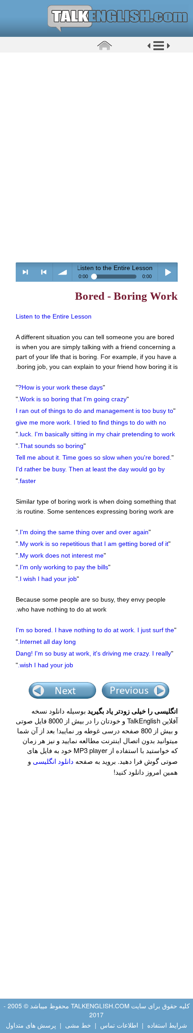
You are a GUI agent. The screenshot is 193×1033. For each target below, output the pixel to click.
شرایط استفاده (167, 1024)
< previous (44, 272)
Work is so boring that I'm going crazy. (72, 399)
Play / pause (167, 272)
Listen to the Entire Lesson (54, 316)
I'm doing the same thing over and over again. (83, 532)
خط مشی (78, 1024)
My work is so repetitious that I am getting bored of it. (93, 543)
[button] (159, 48)
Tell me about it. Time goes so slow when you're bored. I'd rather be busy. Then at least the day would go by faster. (93, 469)
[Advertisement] (96, 157)
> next (25, 272)
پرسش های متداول (31, 1024)
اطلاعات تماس (119, 1024)
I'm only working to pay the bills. (63, 567)
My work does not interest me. (61, 555)
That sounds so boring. (50, 445)
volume (62, 272)
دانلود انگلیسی (53, 761)
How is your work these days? (60, 387)
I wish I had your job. (47, 578)
